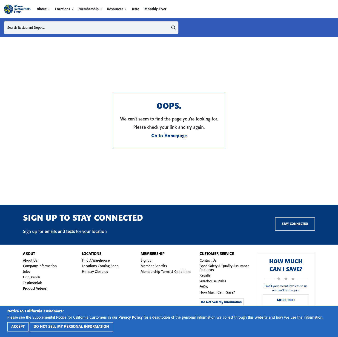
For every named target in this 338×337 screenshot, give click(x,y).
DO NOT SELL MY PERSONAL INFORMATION (71, 327)
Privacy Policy (130, 318)
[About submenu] (49, 9)
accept (18, 327)
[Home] (17, 9)
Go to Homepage (169, 136)
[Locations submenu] (73, 9)
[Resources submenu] (126, 9)
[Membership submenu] (101, 9)
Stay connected (295, 224)
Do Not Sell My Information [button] (221, 302)
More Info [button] (286, 300)
